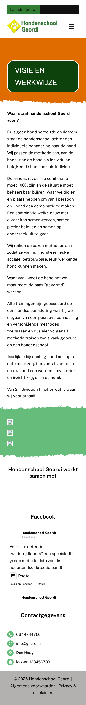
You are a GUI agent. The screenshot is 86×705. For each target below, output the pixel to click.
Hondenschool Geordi (39, 533)
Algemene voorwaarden (33, 685)
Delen (41, 583)
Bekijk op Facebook (21, 583)
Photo (24, 575)
